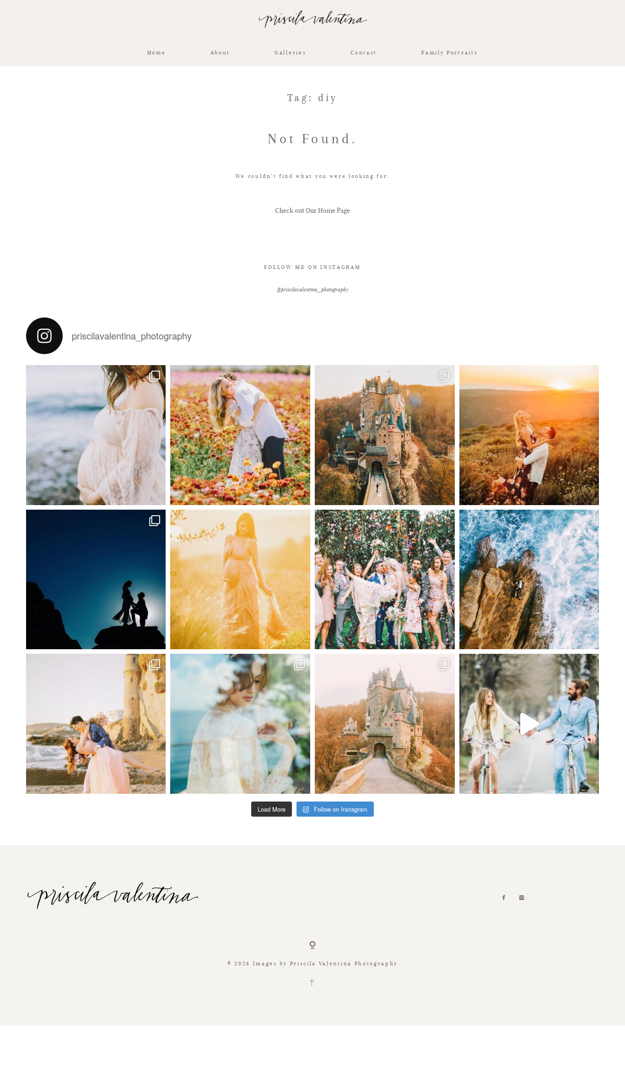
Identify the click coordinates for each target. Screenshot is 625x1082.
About (220, 52)
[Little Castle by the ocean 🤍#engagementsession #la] (96, 724)
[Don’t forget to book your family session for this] (96, 435)
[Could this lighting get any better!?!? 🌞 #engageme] (529, 435)
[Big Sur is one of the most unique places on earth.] (240, 724)
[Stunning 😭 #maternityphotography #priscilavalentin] (240, 580)
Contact (363, 52)
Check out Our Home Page (312, 210)
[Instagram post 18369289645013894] (385, 580)
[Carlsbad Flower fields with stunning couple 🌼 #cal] (240, 435)
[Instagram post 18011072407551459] (529, 724)
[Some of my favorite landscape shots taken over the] (385, 724)
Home (156, 52)
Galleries (290, 52)
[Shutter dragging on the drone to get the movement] (529, 580)
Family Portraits (449, 52)
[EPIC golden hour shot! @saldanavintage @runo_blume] (385, 435)
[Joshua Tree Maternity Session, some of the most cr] (96, 580)
